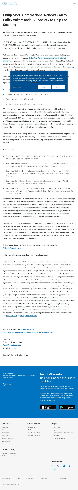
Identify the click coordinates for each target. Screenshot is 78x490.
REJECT (44, 87)
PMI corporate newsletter (10, 456)
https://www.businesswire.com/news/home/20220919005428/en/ (28, 332)
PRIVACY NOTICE (7, 478)
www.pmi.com (11, 316)
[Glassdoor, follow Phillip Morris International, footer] (54, 469)
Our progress (6, 432)
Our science (6, 435)
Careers (4, 444)
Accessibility (56, 435)
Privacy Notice (35, 81)
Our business (6, 430)
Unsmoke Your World (33, 435)
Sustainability (6, 441)
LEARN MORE (17, 87)
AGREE (58, 87)
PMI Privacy (31, 430)
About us (5, 427)
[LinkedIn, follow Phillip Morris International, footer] (69, 466)
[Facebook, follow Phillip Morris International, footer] (52, 466)
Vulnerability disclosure (9, 453)
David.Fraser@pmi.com (12, 345)
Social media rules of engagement (63, 432)
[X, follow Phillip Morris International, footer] (58, 466)
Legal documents (58, 430)
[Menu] (74, 3)
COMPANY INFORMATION (60, 478)
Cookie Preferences (59, 438)
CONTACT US (42, 478)
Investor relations (7, 438)
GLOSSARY (29, 478)
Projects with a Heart (33, 432)
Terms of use (56, 427)
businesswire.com (27, 329)
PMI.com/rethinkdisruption (13, 248)
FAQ (19, 478)
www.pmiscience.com (28, 316)
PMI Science (31, 427)
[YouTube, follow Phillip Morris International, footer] (64, 466)
